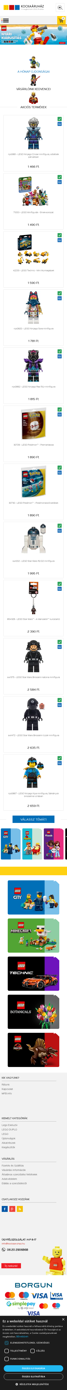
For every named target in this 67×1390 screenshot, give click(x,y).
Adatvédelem (9, 1179)
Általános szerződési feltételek (19, 1174)
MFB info (7, 1093)
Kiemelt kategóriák (14, 1118)
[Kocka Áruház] (20, 7)
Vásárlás (8, 1158)
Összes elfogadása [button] (33, 1368)
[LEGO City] (11, 858)
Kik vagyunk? (10, 1077)
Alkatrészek (8, 1143)
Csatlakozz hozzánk (16, 1199)
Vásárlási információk (14, 1170)
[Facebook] (5, 1209)
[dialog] (33, 1353)
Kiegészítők (8, 1147)
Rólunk (6, 1084)
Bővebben (22, 1336)
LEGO (5, 1134)
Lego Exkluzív (10, 1125)
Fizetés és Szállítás (13, 1165)
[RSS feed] (20, 1209)
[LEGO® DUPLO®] (32, 858)
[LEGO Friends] (54, 858)
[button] (33, 1384)
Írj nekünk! (11, 1265)
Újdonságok (8, 1138)
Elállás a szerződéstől (14, 1183)
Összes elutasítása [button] (33, 1376)
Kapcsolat (7, 1089)
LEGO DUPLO (9, 1129)
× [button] (63, 1319)
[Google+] (12, 1209)
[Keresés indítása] (60, 7)
